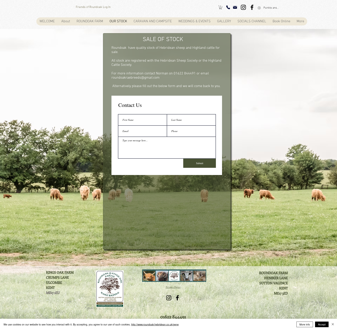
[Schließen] (333, 324)
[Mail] (235, 7)
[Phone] (228, 7)
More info (304, 324)
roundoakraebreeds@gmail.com (135, 78)
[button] (220, 7)
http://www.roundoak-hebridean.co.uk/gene (155, 324)
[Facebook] (252, 7)
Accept (322, 324)
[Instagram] (243, 7)
